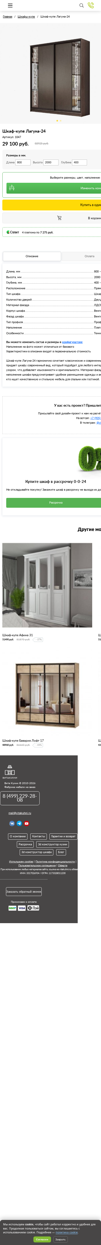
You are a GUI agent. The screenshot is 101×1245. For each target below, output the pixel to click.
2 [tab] (60, 121)
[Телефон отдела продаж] (91, 5)
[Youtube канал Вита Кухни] (26, 823)
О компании (18, 836)
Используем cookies (21, 861)
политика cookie (67, 1232)
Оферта (62, 865)
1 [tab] (57, 121)
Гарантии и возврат (63, 836)
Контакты (38, 836)
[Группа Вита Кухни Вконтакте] (12, 823)
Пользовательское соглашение (37, 865)
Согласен (42, 1239)
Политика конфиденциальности (55, 861)
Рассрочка (25, 844)
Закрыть (60, 1239)
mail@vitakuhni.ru (20, 813)
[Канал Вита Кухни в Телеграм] (19, 823)
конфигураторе (72, 342)
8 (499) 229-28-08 (20, 798)
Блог (61, 852)
